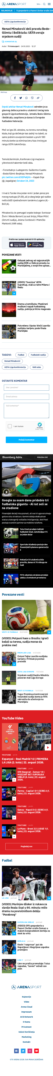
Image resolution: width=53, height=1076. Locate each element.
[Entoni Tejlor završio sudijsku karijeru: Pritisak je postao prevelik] (9, 659)
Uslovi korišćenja (27, 1032)
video (26, 1002)
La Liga (5, 898)
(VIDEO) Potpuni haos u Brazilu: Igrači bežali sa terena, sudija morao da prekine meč (25, 642)
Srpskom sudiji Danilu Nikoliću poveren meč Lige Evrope (33, 676)
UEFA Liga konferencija (15, 367)
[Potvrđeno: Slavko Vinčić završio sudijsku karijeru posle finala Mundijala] (9, 332)
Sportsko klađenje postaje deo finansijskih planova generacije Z (34, 547)
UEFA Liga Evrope (25, 672)
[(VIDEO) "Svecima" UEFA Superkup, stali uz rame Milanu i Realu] (9, 288)
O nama (26, 1022)
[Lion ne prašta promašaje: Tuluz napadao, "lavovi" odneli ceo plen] (9, 966)
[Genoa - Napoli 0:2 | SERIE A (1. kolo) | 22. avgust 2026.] (9, 812)
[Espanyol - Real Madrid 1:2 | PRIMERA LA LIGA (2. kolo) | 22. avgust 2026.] (26, 737)
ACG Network (26, 1017)
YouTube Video (12, 718)
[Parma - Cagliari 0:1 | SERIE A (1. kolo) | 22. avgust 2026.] (9, 793)
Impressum (26, 1012)
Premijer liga (24, 653)
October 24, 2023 (25, 180)
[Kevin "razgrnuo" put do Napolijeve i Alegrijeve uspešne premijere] (9, 947)
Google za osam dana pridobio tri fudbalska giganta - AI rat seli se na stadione (25, 504)
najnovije (26, 997)
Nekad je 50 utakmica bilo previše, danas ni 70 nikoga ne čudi (33, 562)
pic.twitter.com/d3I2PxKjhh (16, 177)
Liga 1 (20, 960)
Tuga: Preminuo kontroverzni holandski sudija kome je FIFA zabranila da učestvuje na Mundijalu (32, 698)
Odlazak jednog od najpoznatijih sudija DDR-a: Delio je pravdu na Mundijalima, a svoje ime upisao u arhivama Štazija (33, 263)
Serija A (21, 941)
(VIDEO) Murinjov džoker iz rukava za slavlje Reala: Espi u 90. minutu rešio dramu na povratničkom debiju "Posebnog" (24, 909)
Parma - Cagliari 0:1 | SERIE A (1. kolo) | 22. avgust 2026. (33, 792)
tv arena (15, 1060)
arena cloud (26, 1007)
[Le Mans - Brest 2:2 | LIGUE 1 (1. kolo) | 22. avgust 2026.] (9, 831)
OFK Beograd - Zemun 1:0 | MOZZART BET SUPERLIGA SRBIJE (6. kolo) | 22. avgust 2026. (31, 776)
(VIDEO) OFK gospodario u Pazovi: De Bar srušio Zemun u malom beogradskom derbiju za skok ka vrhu (33, 930)
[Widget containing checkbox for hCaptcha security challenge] (25, 426)
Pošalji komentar (26, 440)
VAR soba (36, 367)
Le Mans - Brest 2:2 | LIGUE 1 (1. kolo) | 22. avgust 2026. (32, 830)
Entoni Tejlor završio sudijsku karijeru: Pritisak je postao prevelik (32, 659)
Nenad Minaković (12, 361)
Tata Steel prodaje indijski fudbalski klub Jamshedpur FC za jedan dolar (34, 532)
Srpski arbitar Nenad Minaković (18, 106)
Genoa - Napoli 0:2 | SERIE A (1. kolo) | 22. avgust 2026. (32, 811)
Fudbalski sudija (38, 355)
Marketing (26, 1037)
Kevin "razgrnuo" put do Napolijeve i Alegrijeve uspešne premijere (33, 947)
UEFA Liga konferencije (15, 21)
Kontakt (26, 1042)
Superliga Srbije (25, 922)
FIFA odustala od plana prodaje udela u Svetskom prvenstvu (34, 576)
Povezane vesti (11, 254)
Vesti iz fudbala (10, 632)
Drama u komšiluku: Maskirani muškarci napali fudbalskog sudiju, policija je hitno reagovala (33, 307)
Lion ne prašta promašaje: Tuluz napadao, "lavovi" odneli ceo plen (33, 966)
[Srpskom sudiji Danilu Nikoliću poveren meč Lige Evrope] (9, 678)
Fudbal (21, 355)
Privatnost (26, 1027)
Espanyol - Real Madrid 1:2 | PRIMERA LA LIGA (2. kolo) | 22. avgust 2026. (25, 760)
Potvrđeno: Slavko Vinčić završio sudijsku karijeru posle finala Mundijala (33, 328)
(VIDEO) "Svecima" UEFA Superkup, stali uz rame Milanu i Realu (33, 285)
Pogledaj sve (42, 457)
